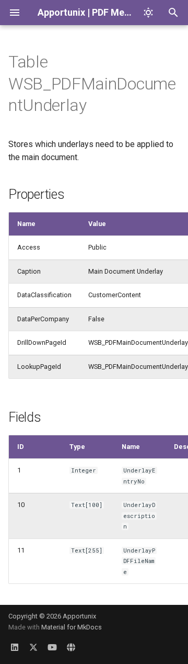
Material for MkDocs (71, 627)
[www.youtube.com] (52, 647)
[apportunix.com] (71, 647)
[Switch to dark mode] (148, 12)
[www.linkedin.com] (14, 647)
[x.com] (33, 647)
